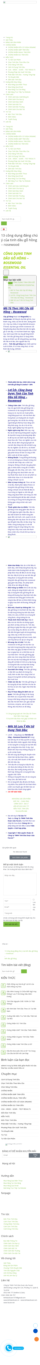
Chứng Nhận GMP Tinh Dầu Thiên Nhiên (22, 1030)
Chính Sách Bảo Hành (15, 102)
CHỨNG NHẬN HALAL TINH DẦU (19, 52)
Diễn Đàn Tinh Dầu (14, 80)
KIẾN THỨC (10, 57)
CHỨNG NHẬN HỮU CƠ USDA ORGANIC (22, 47)
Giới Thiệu (9, 40)
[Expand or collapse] (5, 277)
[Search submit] (4, 223)
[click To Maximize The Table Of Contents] (6, 272)
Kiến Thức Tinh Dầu (15, 114)
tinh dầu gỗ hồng (11, 958)
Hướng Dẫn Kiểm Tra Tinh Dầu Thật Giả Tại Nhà (22, 1017)
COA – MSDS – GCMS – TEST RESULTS (21, 70)
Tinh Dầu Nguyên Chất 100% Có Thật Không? (21, 1002)
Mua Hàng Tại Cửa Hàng (16, 89)
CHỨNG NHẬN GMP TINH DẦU (18, 50)
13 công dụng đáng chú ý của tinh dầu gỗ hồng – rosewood (21, 952)
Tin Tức (8, 112)
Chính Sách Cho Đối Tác (16, 109)
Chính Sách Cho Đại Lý (16, 99)
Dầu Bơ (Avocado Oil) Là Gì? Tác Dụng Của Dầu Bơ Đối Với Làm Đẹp (21, 1052)
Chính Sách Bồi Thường (16, 107)
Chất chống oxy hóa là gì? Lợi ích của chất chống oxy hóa (20, 985)
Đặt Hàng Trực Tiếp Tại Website (19, 92)
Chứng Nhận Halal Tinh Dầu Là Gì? (19, 1044)
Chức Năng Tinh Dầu (15, 65)
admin (3, 1065)
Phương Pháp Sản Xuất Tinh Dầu (19, 72)
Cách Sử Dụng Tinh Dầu (16, 67)
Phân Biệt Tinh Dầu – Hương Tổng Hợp (21, 75)
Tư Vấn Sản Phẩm (14, 60)
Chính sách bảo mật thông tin (18, 97)
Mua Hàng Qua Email (15, 87)
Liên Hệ (8, 122)
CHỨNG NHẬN (11, 45)
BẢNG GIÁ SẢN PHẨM (13, 42)
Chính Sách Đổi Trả (14, 104)
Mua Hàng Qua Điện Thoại (17, 84)
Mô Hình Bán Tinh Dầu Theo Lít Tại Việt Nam (21, 1010)
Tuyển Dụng (12, 119)
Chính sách (9, 94)
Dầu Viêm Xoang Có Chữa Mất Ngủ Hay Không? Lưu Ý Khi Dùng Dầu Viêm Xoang (21, 993)
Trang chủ (9, 37)
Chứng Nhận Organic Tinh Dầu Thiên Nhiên (20, 1038)
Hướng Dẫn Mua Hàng (13, 82)
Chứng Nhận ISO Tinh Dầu (16, 1023)
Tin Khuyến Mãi (13, 77)
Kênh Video (12, 117)
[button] (2, 946)
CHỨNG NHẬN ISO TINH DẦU (18, 55)
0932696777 (19, 1348)
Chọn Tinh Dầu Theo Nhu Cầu (18, 62)
